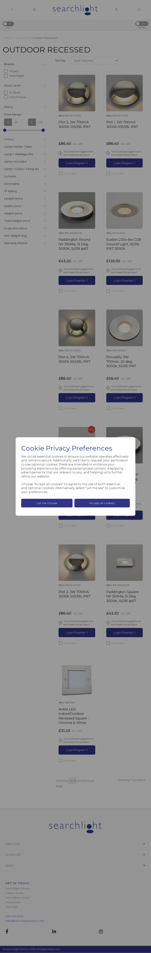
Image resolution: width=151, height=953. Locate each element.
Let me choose (46, 503)
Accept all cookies (102, 503)
